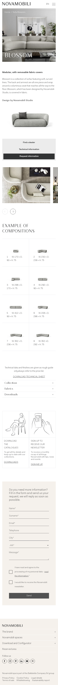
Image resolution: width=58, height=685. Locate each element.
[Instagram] (10, 661)
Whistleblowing (23, 680)
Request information (29, 156)
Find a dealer (29, 143)
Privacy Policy (8, 678)
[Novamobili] (16, 4)
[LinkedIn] (21, 661)
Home (7, 12)
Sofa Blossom (19, 12)
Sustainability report (41, 680)
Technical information (29, 149)
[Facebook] (4, 661)
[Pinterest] (16, 661)
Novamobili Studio (23, 100)
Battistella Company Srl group (41, 673)
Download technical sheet (29, 377)
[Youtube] (27, 661)
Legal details (36, 678)
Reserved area (9, 649)
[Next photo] (13, 211)
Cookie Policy (23, 678)
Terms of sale (8, 680)
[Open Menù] (54, 4)
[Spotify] (32, 661)
